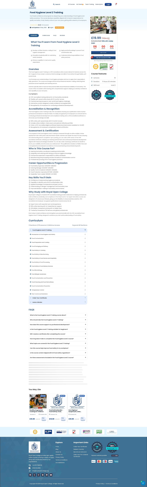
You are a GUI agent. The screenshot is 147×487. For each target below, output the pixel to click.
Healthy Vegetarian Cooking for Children (37, 410)
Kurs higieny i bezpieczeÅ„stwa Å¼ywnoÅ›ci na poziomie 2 (77, 410)
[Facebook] (30, 474)
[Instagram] (38, 474)
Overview (34, 35)
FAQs (54, 35)
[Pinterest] (42, 474)
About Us (58, 452)
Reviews (62, 35)
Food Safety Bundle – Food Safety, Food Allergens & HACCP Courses (56, 410)
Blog (57, 449)
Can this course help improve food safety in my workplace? (49, 348)
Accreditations (60, 462)
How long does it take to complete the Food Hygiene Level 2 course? (52, 339)
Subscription (99, 4)
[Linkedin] (46, 474)
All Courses (71, 4)
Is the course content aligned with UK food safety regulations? (50, 353)
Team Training (89, 4)
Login (108, 4)
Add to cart (103, 52)
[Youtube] (50, 474)
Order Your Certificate (80, 446)
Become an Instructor (80, 452)
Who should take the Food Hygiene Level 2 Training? (46, 320)
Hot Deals (79, 4)
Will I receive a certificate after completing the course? (47, 334)
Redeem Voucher (79, 449)
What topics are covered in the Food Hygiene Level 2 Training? (50, 343)
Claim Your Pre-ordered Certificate (81, 455)
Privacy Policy (60, 457)
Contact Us (59, 454)
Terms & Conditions (61, 460)
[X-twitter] (34, 474)
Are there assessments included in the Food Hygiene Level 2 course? (52, 357)
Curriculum (46, 35)
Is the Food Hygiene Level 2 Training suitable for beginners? (49, 329)
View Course (44, 419)
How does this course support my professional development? (50, 324)
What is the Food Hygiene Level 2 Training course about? (48, 315)
